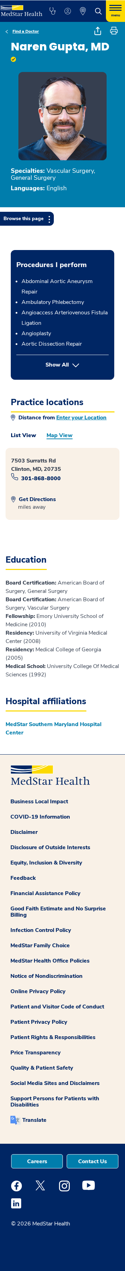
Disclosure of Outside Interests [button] (50, 847)
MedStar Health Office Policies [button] (50, 961)
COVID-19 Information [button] (40, 817)
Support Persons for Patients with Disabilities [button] (54, 1102)
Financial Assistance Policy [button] (45, 893)
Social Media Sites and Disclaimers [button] (55, 1083)
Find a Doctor (25, 31)
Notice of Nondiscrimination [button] (46, 976)
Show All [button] (77, 365)
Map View (60, 435)
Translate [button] (34, 1120)
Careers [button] (37, 1161)
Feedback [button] (23, 878)
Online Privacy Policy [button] (38, 991)
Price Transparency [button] (35, 1052)
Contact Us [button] (92, 1161)
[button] (52, 11)
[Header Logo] (21, 8)
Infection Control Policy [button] (40, 930)
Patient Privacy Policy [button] (38, 1022)
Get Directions (36, 499)
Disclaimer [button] (24, 832)
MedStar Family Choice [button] (40, 945)
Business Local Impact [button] (39, 801)
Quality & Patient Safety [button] (41, 1068)
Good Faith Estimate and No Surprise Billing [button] (58, 912)
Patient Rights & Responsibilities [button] (52, 1037)
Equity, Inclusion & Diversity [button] (46, 863)
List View (23, 435)
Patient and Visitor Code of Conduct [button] (57, 1007)
